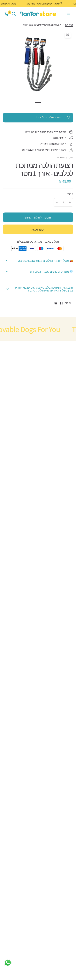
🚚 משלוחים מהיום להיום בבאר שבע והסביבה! (45, 261)
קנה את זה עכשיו (38, 229)
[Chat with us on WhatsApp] (8, 962)
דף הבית (69, 24)
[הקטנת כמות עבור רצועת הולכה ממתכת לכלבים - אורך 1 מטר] (57, 202)
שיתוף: (67, 303)
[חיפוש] (13, 13)
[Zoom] (68, 35)
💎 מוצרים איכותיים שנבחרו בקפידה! (51, 271)
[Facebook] (61, 303)
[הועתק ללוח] (55, 303)
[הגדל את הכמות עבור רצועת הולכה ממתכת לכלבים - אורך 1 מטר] (70, 202)
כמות (70, 194)
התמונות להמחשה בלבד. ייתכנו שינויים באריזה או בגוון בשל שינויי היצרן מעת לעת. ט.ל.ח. (44, 289)
